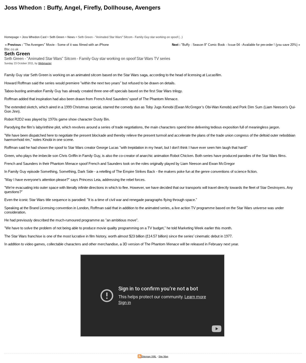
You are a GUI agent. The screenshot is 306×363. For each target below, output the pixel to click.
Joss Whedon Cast (34, 37)
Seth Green (56, 37)
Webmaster (45, 63)
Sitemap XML (149, 356)
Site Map (163, 356)
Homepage (11, 37)
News (71, 37)
